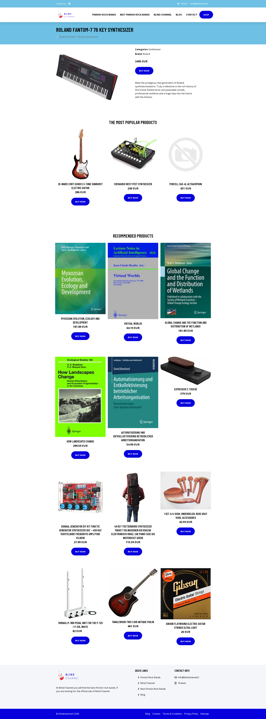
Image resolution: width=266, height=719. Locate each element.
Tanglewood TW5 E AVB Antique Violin (133, 622)
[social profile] (69, 3)
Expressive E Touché (185, 389)
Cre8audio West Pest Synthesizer (133, 184)
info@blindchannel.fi (199, 3)
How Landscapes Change (80, 441)
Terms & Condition (172, 713)
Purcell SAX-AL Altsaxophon (185, 184)
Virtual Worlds (133, 323)
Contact (191, 14)
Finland (184, 3)
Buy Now (144, 70)
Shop (206, 14)
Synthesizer (155, 49)
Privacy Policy (191, 713)
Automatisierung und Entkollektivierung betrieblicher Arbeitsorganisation (133, 436)
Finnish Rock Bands (104, 14)
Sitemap (204, 713)
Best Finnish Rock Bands (135, 14)
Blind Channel (163, 14)
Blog (179, 14)
